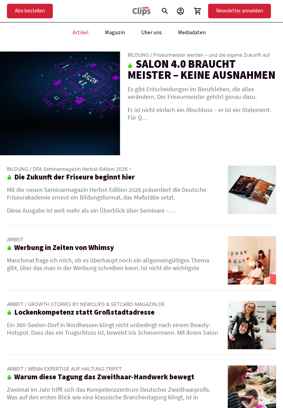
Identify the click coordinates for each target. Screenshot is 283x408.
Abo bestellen (30, 11)
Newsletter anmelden (239, 11)
